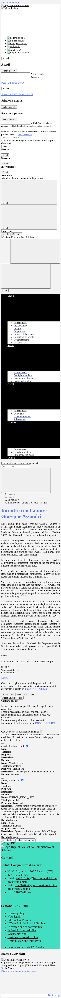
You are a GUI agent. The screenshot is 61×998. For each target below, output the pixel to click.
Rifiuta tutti (26, 694)
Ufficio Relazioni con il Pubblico (27, 923)
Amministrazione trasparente (24, 940)
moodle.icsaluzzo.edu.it (13, 746)
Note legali (14, 916)
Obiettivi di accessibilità (22, 930)
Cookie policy (16, 913)
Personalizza (8, 694)
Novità (11, 497)
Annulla (6, 234)
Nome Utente (37, 74)
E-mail (34, 122)
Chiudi (5, 155)
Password (35, 77)
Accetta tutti (12, 698)
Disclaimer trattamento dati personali (19, 971)
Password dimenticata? (12, 83)
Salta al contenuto (10, 2)
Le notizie (12, 499)
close (5, 290)
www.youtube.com (11, 780)
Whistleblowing (17, 933)
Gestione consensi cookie (23, 937)
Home (11, 494)
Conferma (16, 234)
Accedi (6, 58)
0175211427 (20, 874)
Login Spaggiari (25, 134)
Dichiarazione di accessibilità (25, 927)
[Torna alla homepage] (30, 237)
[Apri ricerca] (35, 251)
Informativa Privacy (19, 920)
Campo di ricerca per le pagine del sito (20, 463)
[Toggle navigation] (26, 276)
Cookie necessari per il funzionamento (20, 731)
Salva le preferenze (25, 840)
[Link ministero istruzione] (15, 5)
